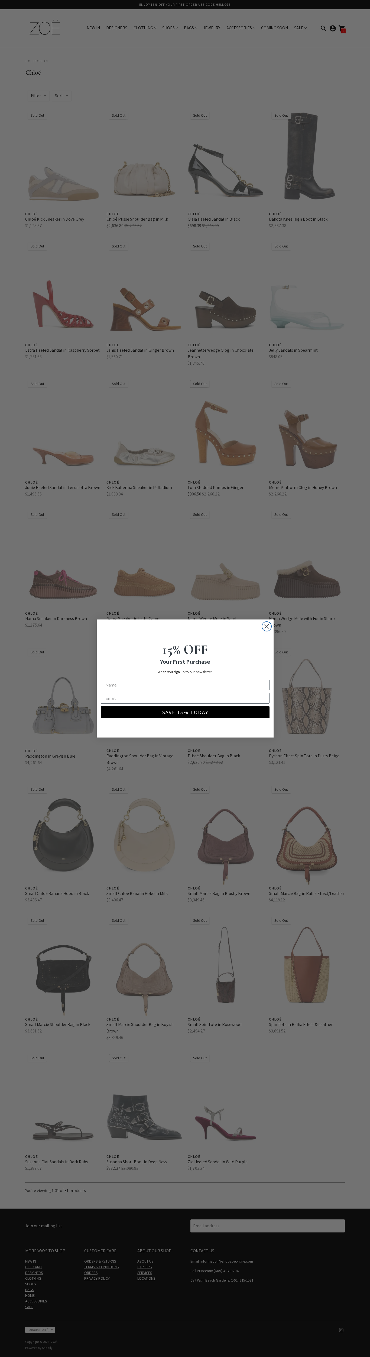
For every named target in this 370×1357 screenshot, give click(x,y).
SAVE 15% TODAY (185, 712)
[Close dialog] (266, 626)
